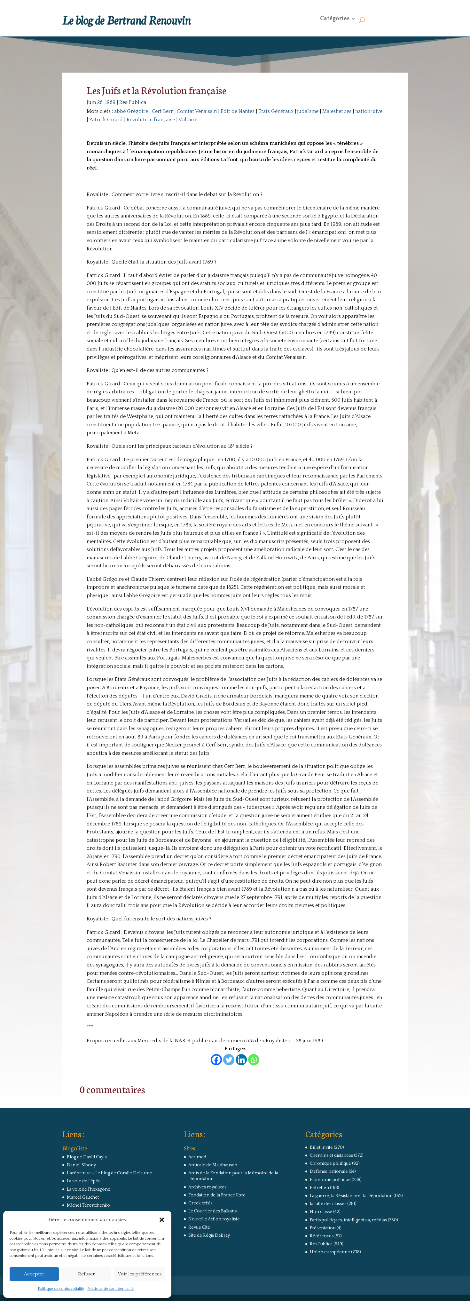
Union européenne (330, 1252)
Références (321, 1236)
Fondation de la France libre (217, 1195)
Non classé (321, 1211)
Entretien (319, 1187)
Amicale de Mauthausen (212, 1165)
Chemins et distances (331, 1155)
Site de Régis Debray (209, 1235)
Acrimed (197, 1157)
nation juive (368, 111)
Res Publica (132, 102)
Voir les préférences (139, 1274)
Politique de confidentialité (61, 1289)
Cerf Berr (162, 111)
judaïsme (307, 111)
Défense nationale (329, 1171)
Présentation (323, 1228)
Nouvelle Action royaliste (214, 1219)
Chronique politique (330, 1163)
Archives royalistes (207, 1187)
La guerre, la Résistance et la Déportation (351, 1195)
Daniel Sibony (81, 1165)
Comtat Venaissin (197, 111)
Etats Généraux (276, 111)
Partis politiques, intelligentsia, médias (348, 1220)
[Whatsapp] (253, 1059)
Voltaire (187, 119)
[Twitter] (228, 1059)
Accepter (34, 1274)
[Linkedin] (241, 1059)
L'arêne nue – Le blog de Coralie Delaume (109, 1173)
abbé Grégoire (131, 111)
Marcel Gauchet (83, 1197)
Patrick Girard (106, 119)
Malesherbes (336, 111)
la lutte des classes (328, 1203)
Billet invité (321, 1147)
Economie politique (330, 1179)
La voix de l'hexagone (88, 1189)
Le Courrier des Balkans (212, 1211)
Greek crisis (200, 1203)
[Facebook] (216, 1059)
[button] (162, 1220)
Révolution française (151, 119)
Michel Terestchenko (88, 1205)
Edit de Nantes (238, 111)
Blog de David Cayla (87, 1157)
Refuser (86, 1274)
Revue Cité (199, 1227)
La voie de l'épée (84, 1181)
